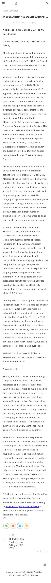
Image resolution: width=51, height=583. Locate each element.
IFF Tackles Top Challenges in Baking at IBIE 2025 (16, 543)
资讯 (6, 10)
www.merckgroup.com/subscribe (22, 506)
